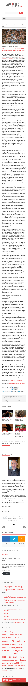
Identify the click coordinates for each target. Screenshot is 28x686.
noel (7, 654)
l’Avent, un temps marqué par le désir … (17, 383)
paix (9, 654)
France (4, 648)
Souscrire (6, 573)
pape (12, 654)
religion (22, 657)
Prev (3, 527)
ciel (12, 638)
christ (11, 396)
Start (13, 524)
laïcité (21, 647)
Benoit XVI (6, 635)
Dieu (14, 396)
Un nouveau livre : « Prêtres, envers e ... (19, 420)
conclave (18, 638)
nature (3, 654)
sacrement (8, 660)
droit (17, 641)
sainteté (15, 660)
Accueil (3, 24)
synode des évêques (14, 665)
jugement (20, 396)
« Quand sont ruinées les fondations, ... (7, 434)
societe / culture (11, 663)
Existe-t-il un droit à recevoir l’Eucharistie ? (13, 586)
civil (14, 638)
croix (10, 641)
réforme (4, 660)
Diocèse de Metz (7, 596)
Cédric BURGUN (17, 48)
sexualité (4, 663)
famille (11, 644)
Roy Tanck (18, 668)
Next (24, 527)
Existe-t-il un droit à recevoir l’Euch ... (7, 420)
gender (9, 647)
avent (8, 396)
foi (16, 396)
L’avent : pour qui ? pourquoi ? (16, 380)
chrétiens (7, 637)
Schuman (22, 660)
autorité (19, 632)
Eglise (22, 641)
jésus (17, 648)
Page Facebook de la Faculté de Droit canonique (14, 600)
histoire (13, 647)
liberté (5, 397)
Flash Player (5, 670)
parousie (9, 397)
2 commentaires (17, 50)
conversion (5, 641)
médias (21, 650)
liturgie (9, 650)
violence (22, 665)
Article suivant (20, 401)
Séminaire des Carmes (9, 602)
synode (4, 665)
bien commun (14, 635)
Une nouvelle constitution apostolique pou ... (19, 435)
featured (17, 645)
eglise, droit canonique (7, 50)
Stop (14, 524)
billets (8, 24)
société (19, 663)
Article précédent (8, 401)
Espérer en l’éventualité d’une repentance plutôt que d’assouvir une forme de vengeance (14, 620)
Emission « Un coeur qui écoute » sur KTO (13, 587)
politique (14, 657)
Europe (5, 645)
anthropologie (12, 632)
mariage (15, 650)
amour (5, 631)
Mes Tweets (5, 554)
